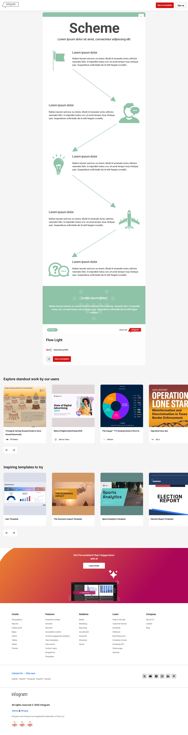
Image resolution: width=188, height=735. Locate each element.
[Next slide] (13, 450)
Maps (14, 632)
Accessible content (53, 632)
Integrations (50, 652)
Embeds (48, 624)
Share (53, 330)
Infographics (17, 620)
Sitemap (116, 652)
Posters (15, 648)
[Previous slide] (7, 450)
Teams (81, 644)
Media (81, 620)
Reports (15, 624)
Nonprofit (83, 636)
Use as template (165, 5)
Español (39, 679)
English (15, 679)
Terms (15, 710)
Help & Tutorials (119, 620)
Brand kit (48, 628)
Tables (14, 640)
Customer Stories (119, 624)
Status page (117, 648)
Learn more (94, 565)
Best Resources (119, 636)
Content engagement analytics (57, 636)
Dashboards (17, 628)
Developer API (118, 644)
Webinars (116, 632)
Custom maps (51, 648)
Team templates (51, 640)
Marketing (83, 624)
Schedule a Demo (120, 640)
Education (83, 640)
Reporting (83, 628)
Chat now (30, 673)
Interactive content (52, 620)
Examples (116, 628)
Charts (14, 636)
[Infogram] (10, 5)
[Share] (49, 359)
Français (47, 679)
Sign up (181, 5)
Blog (148, 628)
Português (31, 679)
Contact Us (17, 673)
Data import (50, 644)
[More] (141, 16)
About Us (150, 620)
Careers (149, 624)
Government (84, 632)
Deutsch (22, 679)
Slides (14, 644)
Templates (49, 656)
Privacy (24, 710)
